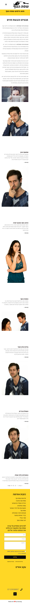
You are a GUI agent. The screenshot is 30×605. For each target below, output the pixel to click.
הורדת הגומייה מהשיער (19, 503)
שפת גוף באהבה (21, 501)
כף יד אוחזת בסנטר (20, 515)
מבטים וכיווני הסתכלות (19, 513)
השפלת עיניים (23, 411)
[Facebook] (15, 594)
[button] (6, 4)
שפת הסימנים (21, 506)
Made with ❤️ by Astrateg (15, 601)
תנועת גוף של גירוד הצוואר (18, 508)
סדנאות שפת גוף (21, 498)
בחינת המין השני (23, 347)
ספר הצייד (23, 518)
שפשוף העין (24, 152)
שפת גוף (23, 510)
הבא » (9, 485)
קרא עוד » (26, 162)
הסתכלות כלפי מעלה (21, 475)
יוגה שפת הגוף (21, 520)
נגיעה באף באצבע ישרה (20, 223)
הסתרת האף (24, 299)
